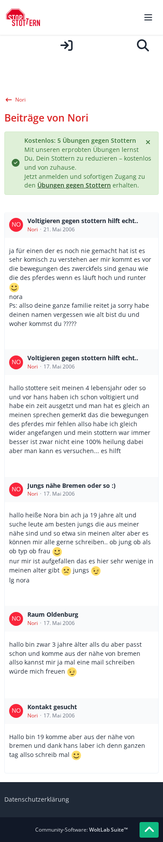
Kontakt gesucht (52, 707)
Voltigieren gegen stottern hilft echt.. (82, 221)
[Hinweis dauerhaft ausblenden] (148, 141)
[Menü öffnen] (148, 17)
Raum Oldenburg (52, 614)
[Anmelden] (66, 45)
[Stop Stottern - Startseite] (23, 17)
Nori (32, 229)
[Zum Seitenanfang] (149, 830)
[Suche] (143, 45)
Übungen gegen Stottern (74, 185)
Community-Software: (81, 829)
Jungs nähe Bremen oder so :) (71, 485)
